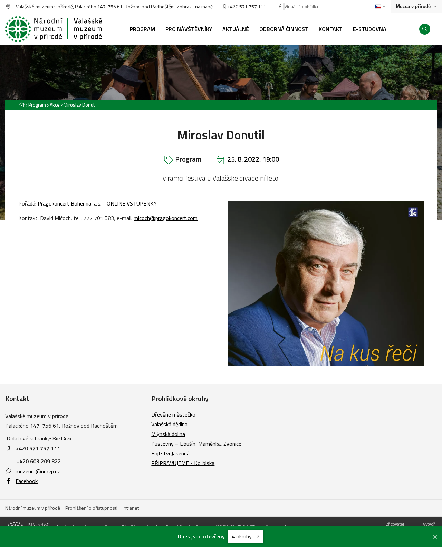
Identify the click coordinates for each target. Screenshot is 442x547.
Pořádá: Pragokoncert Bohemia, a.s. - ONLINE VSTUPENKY (88, 203)
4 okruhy (242, 536)
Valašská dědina (169, 424)
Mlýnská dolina (168, 434)
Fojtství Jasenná (170, 453)
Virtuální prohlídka (301, 6)
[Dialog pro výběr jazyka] (380, 6)
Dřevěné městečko (173, 414)
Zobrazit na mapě (195, 6)
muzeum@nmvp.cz (38, 471)
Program (37, 104)
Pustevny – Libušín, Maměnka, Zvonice (196, 443)
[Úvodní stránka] (53, 29)
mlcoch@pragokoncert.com (166, 218)
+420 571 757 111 (246, 6)
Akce (55, 104)
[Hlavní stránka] (22, 104)
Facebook (27, 481)
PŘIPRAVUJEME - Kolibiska (182, 463)
